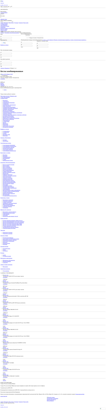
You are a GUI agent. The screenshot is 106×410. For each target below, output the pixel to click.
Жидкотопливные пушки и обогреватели (11, 190)
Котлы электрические (7, 168)
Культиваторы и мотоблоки (8, 111)
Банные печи (5, 173)
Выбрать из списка (4, 44)
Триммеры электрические (8, 109)
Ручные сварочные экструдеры (9, 226)
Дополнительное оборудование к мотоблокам (12, 112)
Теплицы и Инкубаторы (5, 137)
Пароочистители (6, 243)
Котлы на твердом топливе (8, 164)
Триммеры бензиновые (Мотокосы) (10, 108)
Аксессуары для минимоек (8, 241)
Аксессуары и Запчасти (8, 149)
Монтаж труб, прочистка (5, 209)
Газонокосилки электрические (9, 104)
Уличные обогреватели (8, 192)
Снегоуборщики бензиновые (9, 145)
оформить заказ (3, 19)
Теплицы (5, 139)
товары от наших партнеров (6, 264)
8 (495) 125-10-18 (4, 5)
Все (5, 42)
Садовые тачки (6, 121)
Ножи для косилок (7, 106)
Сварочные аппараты (7, 206)
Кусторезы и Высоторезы (8, 115)
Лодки (4, 249)
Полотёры (5, 244)
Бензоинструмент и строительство (7, 28)
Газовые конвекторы (7, 171)
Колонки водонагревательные (9, 182)
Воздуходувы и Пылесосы (8, 119)
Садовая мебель (6, 131)
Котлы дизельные (6, 166)
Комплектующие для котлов (9, 193)
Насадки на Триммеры (7, 110)
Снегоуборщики (3, 25)
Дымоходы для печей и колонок (9, 175)
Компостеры (5, 124)
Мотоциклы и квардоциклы (6, 258)
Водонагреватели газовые (8, 183)
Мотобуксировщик (7, 261)
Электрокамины (6, 189)
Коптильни (5, 135)
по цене (44, 39)
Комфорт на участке (4, 129)
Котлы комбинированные (8, 170)
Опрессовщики (6, 214)
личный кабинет (3, 12)
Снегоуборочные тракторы (8, 147)
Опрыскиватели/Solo (80, 394)
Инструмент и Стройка (5, 152)
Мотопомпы (5, 123)
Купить (2, 83)
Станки (4, 159)
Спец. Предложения (5, 97)
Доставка (16, 22)
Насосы (4, 122)
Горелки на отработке (7, 169)
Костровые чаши (6, 134)
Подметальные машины (8, 148)
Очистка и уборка (4, 235)
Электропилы (6, 101)
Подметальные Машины (8, 237)
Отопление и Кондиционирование (12, 32)
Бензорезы (5, 156)
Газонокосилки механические (9, 107)
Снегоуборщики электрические (9, 146)
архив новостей (3, 396)
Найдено (2, 84)
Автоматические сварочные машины (10, 227)
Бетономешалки (6, 158)
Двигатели (2, 230)
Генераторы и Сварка (4, 197)
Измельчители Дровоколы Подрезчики (11, 118)
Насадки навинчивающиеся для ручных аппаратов (13, 221)
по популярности (50, 39)
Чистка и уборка (3, 29)
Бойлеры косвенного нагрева (9, 172)
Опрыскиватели (6, 120)
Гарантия (21, 22)
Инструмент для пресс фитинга (9, 211)
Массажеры (5, 266)
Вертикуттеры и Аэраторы (8, 117)
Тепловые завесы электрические (10, 187)
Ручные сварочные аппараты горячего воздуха (13, 220)
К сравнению (5, 75)
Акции (1, 22)
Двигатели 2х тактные (7, 233)
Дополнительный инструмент (9, 228)
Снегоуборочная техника (5, 143)
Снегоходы (5, 262)
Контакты (6, 22)
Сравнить (2, 85)
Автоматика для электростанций (10, 203)
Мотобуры (5, 154)
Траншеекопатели (6, 157)
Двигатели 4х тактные (7, 232)
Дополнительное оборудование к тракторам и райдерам (14, 114)
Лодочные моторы (4, 246)
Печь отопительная (7, 176)
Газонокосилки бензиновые (9, 102)
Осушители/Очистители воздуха (10, 195)
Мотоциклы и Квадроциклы (9, 260)
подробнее (2, 78)
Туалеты (4, 133)
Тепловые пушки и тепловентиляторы (11, 191)
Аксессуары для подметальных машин (11, 238)
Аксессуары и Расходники (8, 125)
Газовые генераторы (7, 202)
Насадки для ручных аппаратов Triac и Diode (12, 223)
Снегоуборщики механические (9, 150)
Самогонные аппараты (5, 268)
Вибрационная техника (8, 160)
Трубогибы (5, 215)
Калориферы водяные (7, 185)
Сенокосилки (6, 103)
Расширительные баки (7, 179)
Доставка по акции (7, 256)
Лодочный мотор (6, 248)
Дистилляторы (6, 270)
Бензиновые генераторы (8, 199)
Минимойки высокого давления (9, 240)
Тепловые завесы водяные (8, 186)
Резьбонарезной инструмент (9, 213)
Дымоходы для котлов (7, 177)
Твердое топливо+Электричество (36, 37)
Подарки (2, 252)
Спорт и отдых (3, 30)
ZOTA (5, 89)
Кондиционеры (6, 194)
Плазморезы (5, 207)
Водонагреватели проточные (9, 181)
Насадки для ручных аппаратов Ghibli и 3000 (12, 224)
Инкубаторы (5, 141)
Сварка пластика (4, 218)
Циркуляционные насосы (8, 180)
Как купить (11, 22)
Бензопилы (5, 100)
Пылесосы (5, 242)
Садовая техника (4, 23)
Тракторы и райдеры (7, 113)
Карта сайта (25, 22)
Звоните (2, 3)
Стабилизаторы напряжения (9, 205)
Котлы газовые (6, 165)
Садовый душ (6, 132)
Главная (2, 32)
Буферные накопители (7, 174)
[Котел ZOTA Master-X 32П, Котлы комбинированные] (6, 74)
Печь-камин (5, 184)
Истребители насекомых (8, 127)
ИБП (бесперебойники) (8, 204)
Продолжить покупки (5, 96)
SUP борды (5, 250)
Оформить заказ (13, 96)
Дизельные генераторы (8, 201)
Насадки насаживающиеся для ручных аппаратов (13, 222)
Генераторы (2, 27)
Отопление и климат (4, 26)
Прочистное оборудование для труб (10, 216)
